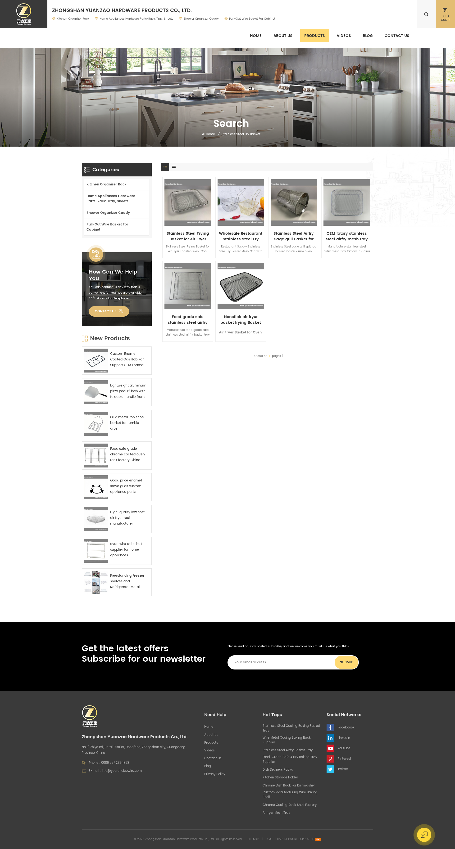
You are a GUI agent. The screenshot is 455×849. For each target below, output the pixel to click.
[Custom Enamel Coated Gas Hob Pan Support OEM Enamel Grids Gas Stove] (96, 361)
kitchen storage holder (280, 777)
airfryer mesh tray (276, 813)
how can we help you (113, 275)
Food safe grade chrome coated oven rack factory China (127, 454)
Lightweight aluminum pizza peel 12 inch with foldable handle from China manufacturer (128, 391)
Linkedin (344, 738)
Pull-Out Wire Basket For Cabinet (252, 19)
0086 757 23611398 (115, 762)
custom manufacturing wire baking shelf (290, 795)
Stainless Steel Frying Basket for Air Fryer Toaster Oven (188, 236)
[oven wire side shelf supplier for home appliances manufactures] (96, 551)
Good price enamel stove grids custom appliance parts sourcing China (126, 486)
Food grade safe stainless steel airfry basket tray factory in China (188, 319)
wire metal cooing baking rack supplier (287, 740)
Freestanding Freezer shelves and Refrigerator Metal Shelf (127, 581)
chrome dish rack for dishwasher (289, 785)
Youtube (344, 748)
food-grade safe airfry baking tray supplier (290, 759)
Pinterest (344, 758)
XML (269, 839)
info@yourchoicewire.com (122, 770)
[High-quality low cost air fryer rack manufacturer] (96, 519)
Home (256, 36)
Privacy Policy (214, 774)
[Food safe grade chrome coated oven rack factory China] (96, 455)
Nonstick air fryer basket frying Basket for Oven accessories (240, 319)
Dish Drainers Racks (278, 770)
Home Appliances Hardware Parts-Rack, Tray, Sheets (136, 19)
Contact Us (397, 36)
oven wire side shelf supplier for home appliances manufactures (126, 549)
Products (314, 36)
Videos (344, 36)
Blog (368, 36)
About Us (282, 36)
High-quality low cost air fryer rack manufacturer (127, 517)
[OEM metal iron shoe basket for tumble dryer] (96, 424)
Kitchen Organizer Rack (73, 19)
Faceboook (346, 727)
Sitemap (253, 839)
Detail (185, 222)
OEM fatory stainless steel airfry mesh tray (347, 236)
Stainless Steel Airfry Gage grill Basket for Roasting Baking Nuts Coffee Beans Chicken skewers (293, 236)
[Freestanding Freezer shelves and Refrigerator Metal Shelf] (96, 582)
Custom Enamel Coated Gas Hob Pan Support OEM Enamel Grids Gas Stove (127, 359)
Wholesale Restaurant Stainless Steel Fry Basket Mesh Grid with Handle (241, 236)
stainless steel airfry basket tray (288, 750)
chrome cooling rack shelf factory (290, 805)
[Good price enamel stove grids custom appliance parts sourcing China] (96, 487)
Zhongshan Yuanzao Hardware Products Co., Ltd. (122, 10)
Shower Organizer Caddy (201, 19)
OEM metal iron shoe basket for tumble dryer (127, 422)
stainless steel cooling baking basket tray (291, 728)
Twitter (343, 769)
